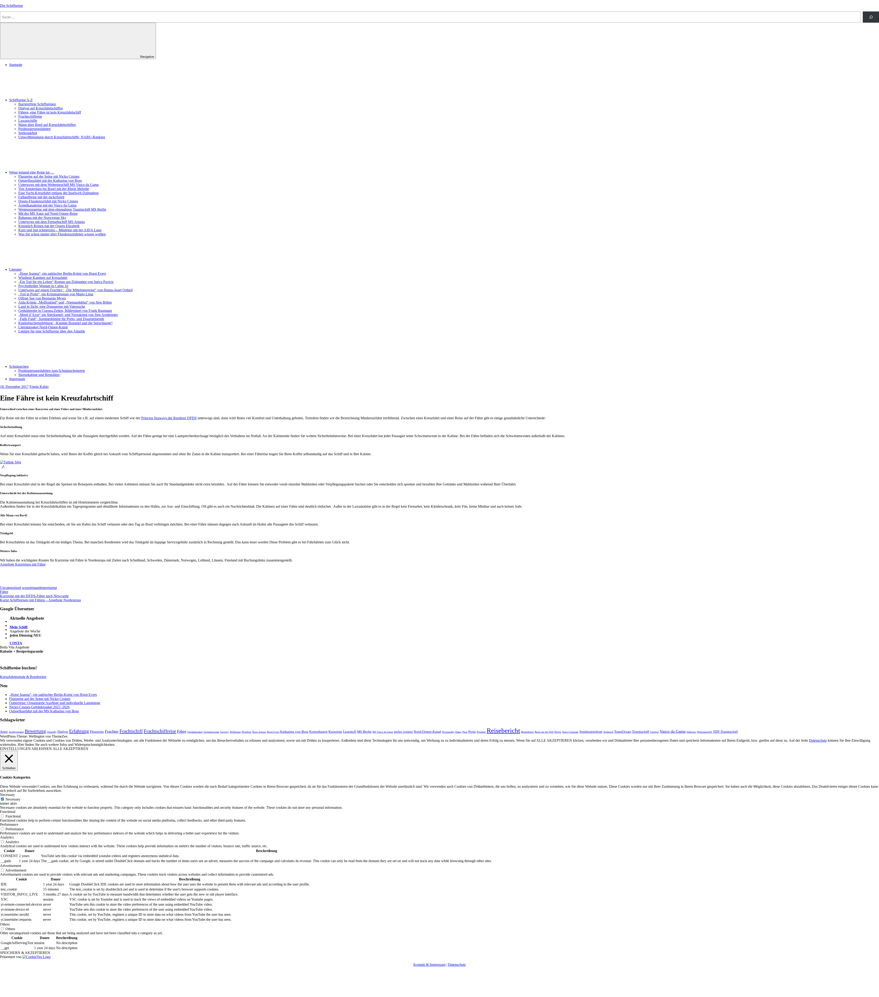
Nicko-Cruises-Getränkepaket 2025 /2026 (39, 707)
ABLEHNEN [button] (41, 749)
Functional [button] (7, 812)
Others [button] (5, 924)
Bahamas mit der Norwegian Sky (42, 218)
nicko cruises (403, 731)
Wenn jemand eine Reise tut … (31, 172)
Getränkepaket (195, 732)
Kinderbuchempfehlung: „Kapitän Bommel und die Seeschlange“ (65, 323)
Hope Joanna (259, 732)
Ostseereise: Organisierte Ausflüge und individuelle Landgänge (54, 703)
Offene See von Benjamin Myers (42, 298)
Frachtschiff (131, 731)
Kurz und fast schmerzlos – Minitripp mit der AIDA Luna (59, 230)
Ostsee (458, 732)
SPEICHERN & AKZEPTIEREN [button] (25, 953)
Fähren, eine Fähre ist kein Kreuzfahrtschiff (49, 112)
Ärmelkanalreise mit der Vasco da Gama (47, 205)
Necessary (12, 799)
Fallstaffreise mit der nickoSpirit (41, 197)
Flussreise (97, 731)
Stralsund (608, 732)
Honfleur (246, 732)
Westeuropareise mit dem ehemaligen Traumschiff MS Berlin (62, 209)
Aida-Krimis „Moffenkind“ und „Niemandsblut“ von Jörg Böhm (65, 302)
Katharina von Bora (294, 731)
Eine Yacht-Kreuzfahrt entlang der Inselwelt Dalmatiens (58, 193)
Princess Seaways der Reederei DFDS (169, 418)
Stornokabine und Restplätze (39, 375)
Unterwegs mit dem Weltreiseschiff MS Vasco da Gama (58, 185)
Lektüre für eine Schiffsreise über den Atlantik (51, 331)
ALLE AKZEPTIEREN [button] (70, 749)
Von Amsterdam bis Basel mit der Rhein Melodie (53, 189)
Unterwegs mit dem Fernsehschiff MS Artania (51, 222)
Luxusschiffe (27, 121)
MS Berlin (364, 731)
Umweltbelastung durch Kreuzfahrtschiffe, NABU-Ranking (61, 137)
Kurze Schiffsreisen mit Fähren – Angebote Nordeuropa (40, 600)
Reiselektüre (527, 732)
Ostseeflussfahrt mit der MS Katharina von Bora (44, 711)
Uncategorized (10, 588)
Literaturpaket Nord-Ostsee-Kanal (43, 327)
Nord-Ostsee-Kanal (427, 731)
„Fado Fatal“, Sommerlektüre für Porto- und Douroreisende (61, 319)
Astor (4, 731)
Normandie (448, 732)
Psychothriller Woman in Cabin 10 (43, 286)
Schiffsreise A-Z (21, 100)
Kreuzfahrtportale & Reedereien (23, 677)
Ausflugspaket (16, 732)
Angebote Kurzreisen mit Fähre (23, 564)
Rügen (557, 732)
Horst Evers (273, 732)
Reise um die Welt (544, 732)
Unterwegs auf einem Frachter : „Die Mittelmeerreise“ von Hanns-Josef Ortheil (75, 290)
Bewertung (35, 731)
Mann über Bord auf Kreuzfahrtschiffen (47, 125)
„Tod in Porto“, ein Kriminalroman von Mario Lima (55, 294)
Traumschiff (640, 731)
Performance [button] (9, 824)
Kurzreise (335, 731)
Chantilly (52, 732)
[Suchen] (871, 17)
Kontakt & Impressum (429, 965)
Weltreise (691, 732)
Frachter (112, 731)
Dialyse (62, 731)
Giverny (224, 732)
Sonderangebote (590, 731)
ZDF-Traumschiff (725, 731)
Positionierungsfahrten (34, 129)
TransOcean (622, 731)
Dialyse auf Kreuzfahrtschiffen (40, 108)
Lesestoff (349, 731)
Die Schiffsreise (11, 6)
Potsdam (481, 732)
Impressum (17, 379)
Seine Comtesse (570, 732)
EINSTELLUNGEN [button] (15, 749)
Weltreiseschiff (704, 732)
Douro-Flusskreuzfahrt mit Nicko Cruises (48, 201)
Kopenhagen (318, 731)
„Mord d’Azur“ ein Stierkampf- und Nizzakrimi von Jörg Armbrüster (68, 315)
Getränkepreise (211, 732)
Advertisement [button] (10, 866)
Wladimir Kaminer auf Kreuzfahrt (42, 278)
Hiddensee (235, 732)
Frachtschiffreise (30, 116)
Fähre (4, 592)
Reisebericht (503, 730)
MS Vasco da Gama (382, 732)
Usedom (654, 732)
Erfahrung (79, 731)
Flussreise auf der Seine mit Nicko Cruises (48, 176)
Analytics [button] (7, 837)
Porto (472, 731)
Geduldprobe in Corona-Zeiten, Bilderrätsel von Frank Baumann (65, 311)
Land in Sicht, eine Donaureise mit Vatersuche (51, 306)
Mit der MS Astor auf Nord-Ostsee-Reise (48, 213)
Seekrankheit (27, 133)
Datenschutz (818, 740)
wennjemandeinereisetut (39, 588)
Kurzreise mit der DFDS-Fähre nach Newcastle (34, 596)
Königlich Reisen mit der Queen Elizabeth (48, 226)
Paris (464, 732)
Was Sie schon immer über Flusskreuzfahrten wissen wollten (62, 234)
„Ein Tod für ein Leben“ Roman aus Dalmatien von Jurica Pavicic (66, 282)
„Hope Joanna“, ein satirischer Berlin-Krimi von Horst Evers (62, 273)
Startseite (15, 65)
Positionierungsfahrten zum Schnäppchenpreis (51, 371)
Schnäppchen (19, 366)
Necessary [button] (7, 795)
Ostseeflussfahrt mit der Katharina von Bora (50, 181)
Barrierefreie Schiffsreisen (37, 104)
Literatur (15, 269)
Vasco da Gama (673, 731)
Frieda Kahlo (39, 387)
